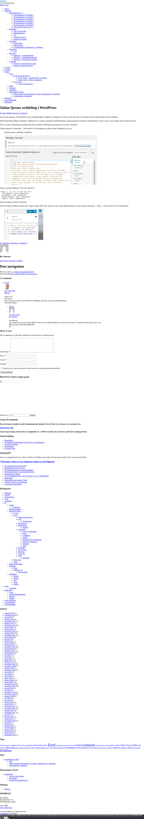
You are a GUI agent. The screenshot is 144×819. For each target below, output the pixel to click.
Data (19, 519)
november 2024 (10, 615)
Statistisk (25, 544)
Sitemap (7, 789)
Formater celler (60, 745)
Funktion (79, 745)
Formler (73, 745)
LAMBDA (26, 536)
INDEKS (123, 745)
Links (139, 745)
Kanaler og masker (20, 39)
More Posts (4, 261)
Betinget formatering (25, 517)
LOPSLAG (3, 747)
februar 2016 (9, 727)
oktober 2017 (9, 711)
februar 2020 (9, 680)
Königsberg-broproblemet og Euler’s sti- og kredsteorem (24, 442)
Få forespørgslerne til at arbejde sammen (18, 470)
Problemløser (27, 521)
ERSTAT (45, 745)
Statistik (25, 527)
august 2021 (8, 654)
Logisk (24, 538)
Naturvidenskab (10, 600)
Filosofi (7, 495)
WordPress (13, 49)
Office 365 (17, 560)
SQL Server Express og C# (23, 27)
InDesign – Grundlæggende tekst (25, 57)
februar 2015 (9, 731)
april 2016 (8, 725)
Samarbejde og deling (12, 474)
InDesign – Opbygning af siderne (25, 60)
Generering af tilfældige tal (18, 780)
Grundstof (8, 501)
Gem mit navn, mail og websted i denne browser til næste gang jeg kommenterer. (31, 368)
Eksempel (25, 558)
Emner (6, 72)
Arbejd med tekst (20, 37)
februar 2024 (9, 619)
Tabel (91, 747)
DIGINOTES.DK (6, 428)
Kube (24, 534)
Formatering (67, 745)
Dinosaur (7, 493)
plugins (43, 748)
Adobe (11, 505)
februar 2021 (9, 662)
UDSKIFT (109, 748)
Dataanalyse (22, 523)
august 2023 (8, 627)
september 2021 (10, 652)
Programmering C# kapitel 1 (24, 15)
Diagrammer (22, 525)
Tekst (24, 546)
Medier (16, 576)
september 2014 (10, 735)
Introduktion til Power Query (14, 468)
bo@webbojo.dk (6, 808)
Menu (2, 5)
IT (1, 243)
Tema (15, 582)
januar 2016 (8, 729)
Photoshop (13, 29)
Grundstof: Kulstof (11, 444)
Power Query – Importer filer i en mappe (32, 78)
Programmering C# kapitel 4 (24, 21)
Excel (11, 74)
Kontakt (7, 70)
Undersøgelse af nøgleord (23, 96)
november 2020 (10, 666)
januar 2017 (8, 719)
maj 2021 (7, 656)
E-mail (3, 360)
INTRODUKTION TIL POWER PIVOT (19, 472)
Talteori (11, 598)
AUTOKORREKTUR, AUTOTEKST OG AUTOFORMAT (26, 476)
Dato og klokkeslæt (29, 531)
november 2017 (10, 708)
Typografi (12, 62)
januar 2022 (8, 644)
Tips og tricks (23, 572)
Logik (11, 592)
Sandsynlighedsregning (17, 594)
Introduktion (18, 43)
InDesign (12, 53)
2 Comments (22, 113)
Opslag (26, 748)
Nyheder (7, 68)
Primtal (55, 748)
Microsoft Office (15, 511)
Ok (6, 818)
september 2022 (10, 635)
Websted (3, 364)
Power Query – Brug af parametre (30, 80)
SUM (78, 748)
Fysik (6, 499)
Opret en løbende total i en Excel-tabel (23, 274)
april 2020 (8, 676)
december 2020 (9, 664)
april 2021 (8, 658)
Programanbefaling (15, 564)
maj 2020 (7, 674)
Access (16, 513)
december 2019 (9, 684)
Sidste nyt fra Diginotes (44, 461)
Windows (12, 88)
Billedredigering (19, 33)
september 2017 (10, 713)
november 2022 (10, 631)
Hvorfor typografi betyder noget (25, 64)
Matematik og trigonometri (31, 540)
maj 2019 (7, 690)
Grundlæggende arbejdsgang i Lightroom (28, 47)
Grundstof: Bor (9, 448)
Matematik (8, 102)
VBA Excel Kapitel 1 (25, 84)
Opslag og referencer (29, 542)
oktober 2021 (9, 650)
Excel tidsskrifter (10, 100)
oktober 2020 (9, 668)
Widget (16, 584)
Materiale (7, 11)
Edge (15, 568)
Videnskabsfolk (10, 604)
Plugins (16, 578)
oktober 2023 (9, 623)
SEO (15, 580)
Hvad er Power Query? (22, 76)
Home (6, 9)
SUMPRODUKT (85, 748)
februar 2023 (9, 629)
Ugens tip (21, 554)
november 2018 (10, 694)
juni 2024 (7, 617)
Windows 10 (18, 570)
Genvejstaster (110, 745)
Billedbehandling (15, 509)
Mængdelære (9, 446)
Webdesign (14, 243)
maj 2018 (7, 700)
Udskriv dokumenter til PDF (22, 272)
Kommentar (5, 352)
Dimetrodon (8, 440)
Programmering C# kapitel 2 (24, 17)
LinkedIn (19, 261)
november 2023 (10, 621)
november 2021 (10, 648)
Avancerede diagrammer (13, 484)
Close (7, 5)
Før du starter (18, 45)
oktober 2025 (9, 613)
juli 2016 (7, 723)
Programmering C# (16, 13)
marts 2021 (8, 660)
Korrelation (13, 778)
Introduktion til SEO (16, 92)
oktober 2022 (9, 633)
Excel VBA (18, 82)
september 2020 (10, 670)
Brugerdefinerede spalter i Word (15, 480)
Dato (19, 745)
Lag (15, 35)
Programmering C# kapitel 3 (24, 19)
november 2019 (10, 686)
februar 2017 (9, 717)
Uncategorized (9, 602)
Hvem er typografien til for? (23, 66)
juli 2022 (7, 640)
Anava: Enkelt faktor (16, 776)
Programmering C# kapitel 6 (24, 25)
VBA (20, 556)
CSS (15, 51)
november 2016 (10, 721)
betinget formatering (5, 745)
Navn (2, 356)
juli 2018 (7, 698)
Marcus (7, 293)
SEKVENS (61, 748)
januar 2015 (8, 733)
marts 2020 (8, 678)
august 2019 (8, 688)
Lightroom (13, 41)
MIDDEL (21, 747)
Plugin (38, 748)
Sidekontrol (8, 478)
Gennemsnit (102, 745)
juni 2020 (7, 672)
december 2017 (9, 706)
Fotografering (9, 497)
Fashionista (4, 813)
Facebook (11, 261)
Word (11, 86)
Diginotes (7, 98)
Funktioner (22, 529)
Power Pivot (22, 550)
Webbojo (3, 1)
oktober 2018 (9, 696)
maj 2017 (7, 715)
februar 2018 (9, 702)
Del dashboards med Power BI (15, 466)
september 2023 (10, 625)
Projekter (21, 552)
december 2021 (9, 646)
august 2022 (8, 638)
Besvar (6, 283)
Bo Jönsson (14, 113)
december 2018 (9, 692)
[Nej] (8, 818)
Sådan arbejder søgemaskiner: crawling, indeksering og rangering (37, 94)
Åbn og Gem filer (20, 31)
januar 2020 (8, 682)
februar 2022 (9, 642)
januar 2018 (8, 704)
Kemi (6, 586)
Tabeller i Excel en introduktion (15, 482)
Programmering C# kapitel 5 (24, 23)
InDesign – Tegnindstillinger (24, 55)
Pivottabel (21, 548)
